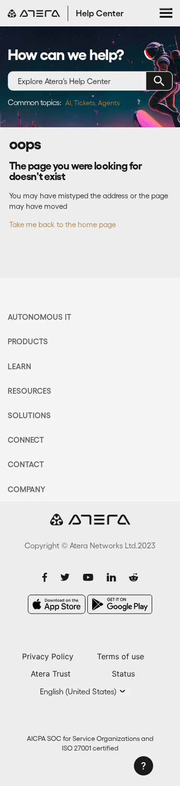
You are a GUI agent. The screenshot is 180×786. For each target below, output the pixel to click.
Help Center (100, 13)
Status (123, 673)
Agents (109, 103)
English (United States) (79, 691)
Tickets (84, 103)
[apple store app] (56, 604)
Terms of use (120, 656)
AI (68, 103)
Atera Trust (51, 673)
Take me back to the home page (62, 224)
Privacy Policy (47, 656)
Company (26, 489)
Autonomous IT (40, 317)
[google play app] (119, 604)
